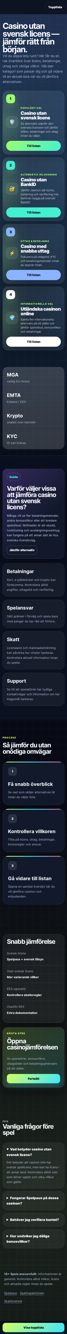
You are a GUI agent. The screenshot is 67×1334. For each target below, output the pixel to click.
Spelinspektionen (32, 1293)
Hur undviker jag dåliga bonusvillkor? (28, 1239)
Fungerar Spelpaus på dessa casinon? (33, 1200)
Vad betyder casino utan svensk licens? (29, 1152)
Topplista (55, 7)
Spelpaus (10, 1293)
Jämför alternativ (22, 550)
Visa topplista (33, 1327)
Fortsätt (33, 1078)
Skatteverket (13, 1301)
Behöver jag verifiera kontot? (34, 1220)
